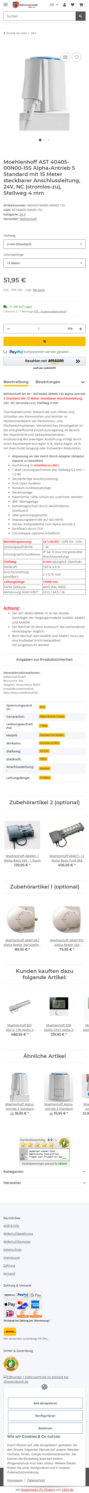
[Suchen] (81, 16)
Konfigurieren (45, 1415)
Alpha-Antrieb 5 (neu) (52, 716)
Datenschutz (36, 1480)
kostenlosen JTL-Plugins (38, 1490)
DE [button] (52, 4)
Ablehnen (45, 1428)
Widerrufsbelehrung (18, 1234)
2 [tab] (44, 140)
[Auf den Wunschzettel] (76, 57)
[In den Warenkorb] (6, 46)
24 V (22, 214)
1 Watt (43, 725)
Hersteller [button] (12, 1183)
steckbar (44, 768)
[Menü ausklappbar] (5, 2)
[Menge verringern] (8, 328)
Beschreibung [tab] (16, 382)
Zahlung (9, 1265)
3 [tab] (49, 140)
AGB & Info (11, 1226)
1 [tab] (40, 140)
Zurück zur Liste (16, 33)
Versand (39, 290)
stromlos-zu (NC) (49, 742)
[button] (64, 4)
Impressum (15, 1480)
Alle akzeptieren (45, 1403)
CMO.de (68, 1490)
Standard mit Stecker (52, 734)
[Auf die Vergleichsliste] (65, 57)
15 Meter (45, 777)
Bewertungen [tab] (47, 382)
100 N (43, 758)
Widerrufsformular (17, 1242)
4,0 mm (44, 750)
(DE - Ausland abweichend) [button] (50, 311)
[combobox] (44, 244)
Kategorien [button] (13, 1172)
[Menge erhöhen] (80, 328)
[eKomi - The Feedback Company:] (11, 1363)
